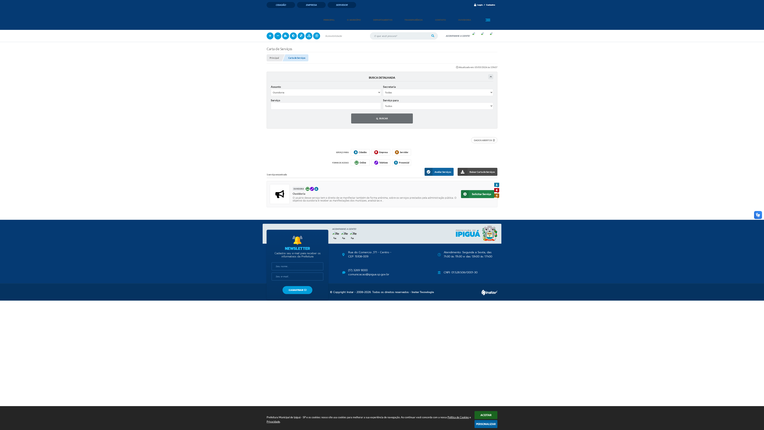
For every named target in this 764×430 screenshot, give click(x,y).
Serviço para (391, 100)
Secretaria (389, 86)
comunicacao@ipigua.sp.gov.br (368, 275)
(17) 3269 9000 (358, 270)
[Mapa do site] (308, 35)
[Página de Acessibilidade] (316, 35)
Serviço (275, 100)
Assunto (276, 86)
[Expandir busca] (490, 76)
